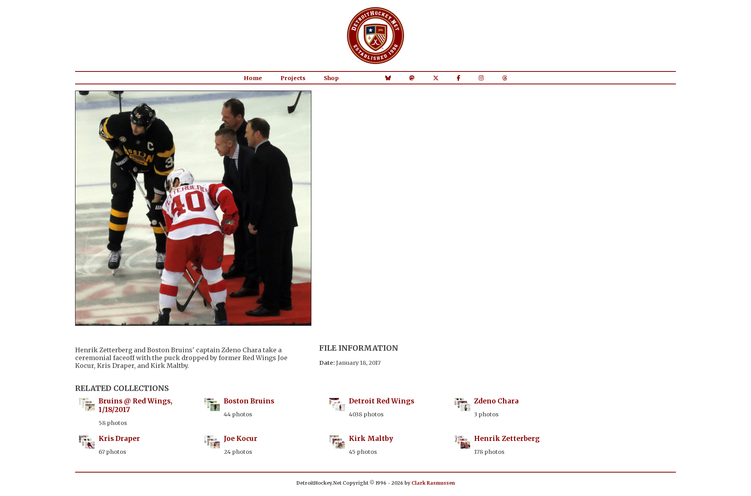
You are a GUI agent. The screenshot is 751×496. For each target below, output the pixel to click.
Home (253, 78)
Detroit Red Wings (381, 401)
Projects (292, 78)
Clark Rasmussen (433, 483)
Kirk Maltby (371, 438)
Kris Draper (119, 438)
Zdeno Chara (496, 401)
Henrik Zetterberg (507, 438)
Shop (331, 78)
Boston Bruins (249, 401)
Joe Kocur (240, 438)
